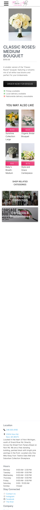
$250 (12, 130)
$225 (28, 130)
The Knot (10, 502)
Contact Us (11, 494)
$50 (12, 163)
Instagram (10, 496)
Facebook (10, 499)
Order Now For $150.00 (20, 84)
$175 (28, 163)
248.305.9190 (12, 430)
